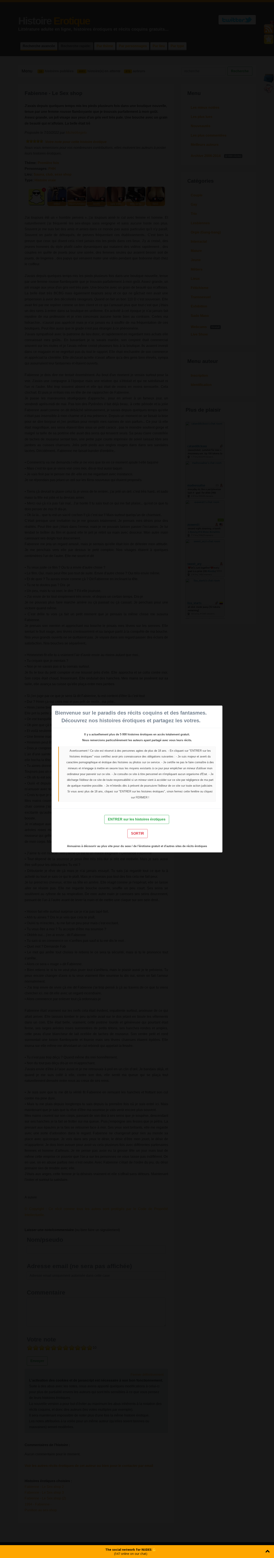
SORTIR (137, 833)
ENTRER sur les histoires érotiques (136, 819)
